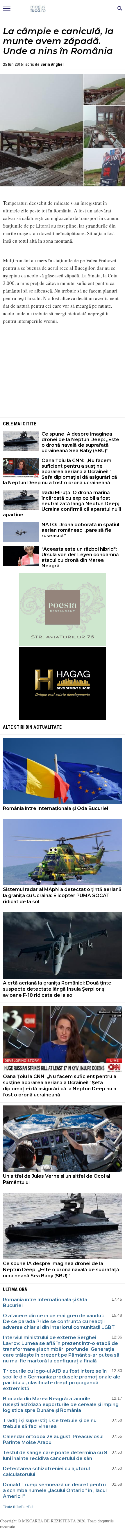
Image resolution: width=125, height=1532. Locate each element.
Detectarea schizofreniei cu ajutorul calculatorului (46, 1471)
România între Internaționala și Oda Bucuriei (56, 808)
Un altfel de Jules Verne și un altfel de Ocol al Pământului (56, 1179)
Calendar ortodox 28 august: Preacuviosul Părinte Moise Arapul (53, 1439)
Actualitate (47, 727)
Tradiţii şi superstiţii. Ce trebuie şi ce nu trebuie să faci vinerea (50, 1423)
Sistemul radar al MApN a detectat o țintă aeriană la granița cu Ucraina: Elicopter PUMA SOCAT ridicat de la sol (62, 895)
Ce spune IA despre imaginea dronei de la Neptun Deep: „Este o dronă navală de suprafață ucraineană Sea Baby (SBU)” (80, 442)
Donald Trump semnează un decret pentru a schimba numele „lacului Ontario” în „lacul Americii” (55, 1490)
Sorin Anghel (52, 64)
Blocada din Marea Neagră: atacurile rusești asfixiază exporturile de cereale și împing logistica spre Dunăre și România (61, 1404)
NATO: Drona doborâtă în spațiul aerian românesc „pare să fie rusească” (80, 530)
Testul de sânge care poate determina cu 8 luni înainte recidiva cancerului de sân (55, 1455)
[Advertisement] (62, 370)
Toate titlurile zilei (18, 1506)
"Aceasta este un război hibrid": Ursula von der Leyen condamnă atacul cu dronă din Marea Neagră (80, 557)
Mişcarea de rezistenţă (62, 8)
